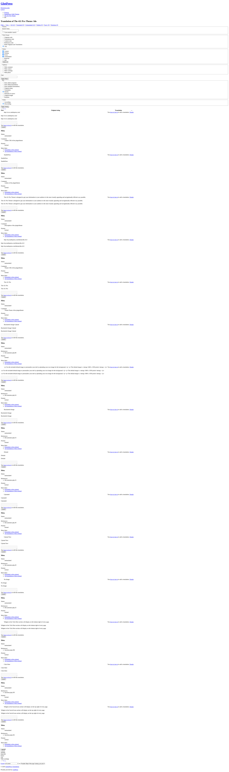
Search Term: (6, 28)
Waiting (6, 53)
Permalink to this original (12, 150)
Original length (8, 95)
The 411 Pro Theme (10, 16)
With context (7, 69)
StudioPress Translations (12, 766)
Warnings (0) (54, 25)
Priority (6, 92)
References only (9, 43)
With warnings (8, 70)
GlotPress (7, 3)
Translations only (9, 39)
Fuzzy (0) (46, 25)
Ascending (7, 102)
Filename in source (9, 93)
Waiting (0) (39, 25)
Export (3, 763)
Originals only (8, 37)
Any (5, 46)
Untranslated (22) (30, 25)
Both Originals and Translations (13, 44)
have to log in (114, 112)
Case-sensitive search (10, 32)
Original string (8, 88)
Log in (2, 9)
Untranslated (7, 56)
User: (2, 75)
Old (5, 60)
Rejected (6, 58)
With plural (7, 72)
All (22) (13, 25)
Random (6, 97)
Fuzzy (6, 55)
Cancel (3, 127)
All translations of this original (13, 151)
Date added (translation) (11, 84)
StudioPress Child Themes (11, 14)
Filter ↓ (3, 25)
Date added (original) (10, 83)
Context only (8, 41)
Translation (7, 90)
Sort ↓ (7, 25)
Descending (7, 104)
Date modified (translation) (12, 86)
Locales (7, 8)
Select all (5, 62)
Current (6, 51)
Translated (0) (20, 25)
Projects (3, 8)
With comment (8, 67)
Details (132, 112)
